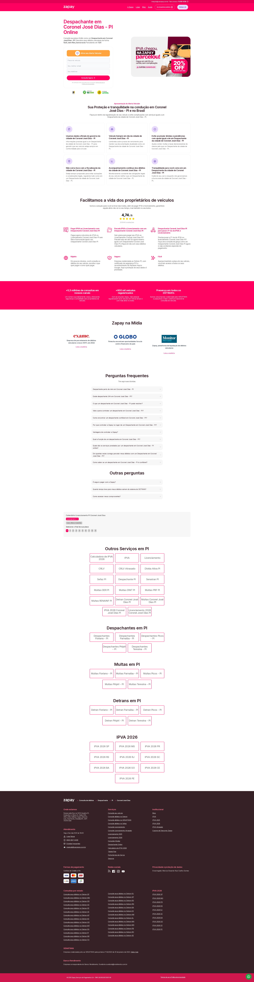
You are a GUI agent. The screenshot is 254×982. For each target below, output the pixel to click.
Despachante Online (115, 845)
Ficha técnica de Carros (116, 855)
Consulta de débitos (86, 800)
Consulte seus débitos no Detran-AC (76, 919)
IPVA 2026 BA (101, 767)
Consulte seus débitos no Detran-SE (121, 936)
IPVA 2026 (156, 824)
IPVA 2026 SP (101, 746)
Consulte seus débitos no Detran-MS (121, 925)
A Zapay (130, 7)
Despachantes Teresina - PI (140, 648)
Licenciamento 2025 (115, 834)
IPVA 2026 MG (127, 746)
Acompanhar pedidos (163, 7)
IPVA (126, 557)
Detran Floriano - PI (101, 709)
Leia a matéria (81, 347)
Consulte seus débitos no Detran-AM (121, 915)
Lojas (138, 7)
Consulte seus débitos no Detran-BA (121, 907)
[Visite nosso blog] (109, 871)
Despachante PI (127, 579)
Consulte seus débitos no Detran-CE (76, 912)
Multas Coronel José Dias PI (152, 601)
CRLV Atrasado (127, 568)
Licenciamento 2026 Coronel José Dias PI (140, 611)
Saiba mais (134, 952)
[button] (127, 389)
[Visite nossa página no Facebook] (113, 871)
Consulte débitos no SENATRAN (119, 820)
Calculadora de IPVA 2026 (101, 558)
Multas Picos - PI (152, 673)
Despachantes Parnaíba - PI (127, 637)
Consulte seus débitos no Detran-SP (121, 897)
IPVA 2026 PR (152, 746)
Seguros (111, 859)
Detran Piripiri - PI (114, 720)
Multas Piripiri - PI (114, 684)
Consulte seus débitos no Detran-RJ (121, 894)
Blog (144, 7)
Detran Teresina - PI (139, 720)
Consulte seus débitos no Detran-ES (121, 911)
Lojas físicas (70, 836)
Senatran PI (152, 579)
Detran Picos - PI (152, 709)
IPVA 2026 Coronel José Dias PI (114, 611)
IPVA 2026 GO (127, 767)
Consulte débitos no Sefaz (117, 824)
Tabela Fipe (112, 852)
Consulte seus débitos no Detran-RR (76, 936)
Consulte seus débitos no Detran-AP (76, 915)
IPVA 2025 (156, 820)
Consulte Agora (87, 78)
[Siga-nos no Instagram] (118, 871)
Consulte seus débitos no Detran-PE (76, 908)
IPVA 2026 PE (127, 778)
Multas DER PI (101, 590)
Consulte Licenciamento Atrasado (120, 831)
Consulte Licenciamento (116, 827)
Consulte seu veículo (115, 813)
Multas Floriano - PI (101, 673)
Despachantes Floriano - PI (101, 637)
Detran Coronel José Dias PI (127, 601)
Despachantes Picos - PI (152, 637)
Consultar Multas (114, 841)
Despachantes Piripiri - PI (114, 648)
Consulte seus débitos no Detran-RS (121, 901)
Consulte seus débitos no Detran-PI (76, 933)
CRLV (101, 568)
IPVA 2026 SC (152, 757)
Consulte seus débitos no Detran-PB (121, 929)
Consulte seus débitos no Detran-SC (76, 905)
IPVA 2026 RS (101, 757)
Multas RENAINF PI (101, 600)
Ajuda (150, 7)
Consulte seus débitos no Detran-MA (121, 921)
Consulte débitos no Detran (117, 817)
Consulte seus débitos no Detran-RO (121, 932)
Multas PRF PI (152, 590)
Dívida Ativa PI (152, 568)
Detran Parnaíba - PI (127, 709)
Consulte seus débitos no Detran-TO (76, 940)
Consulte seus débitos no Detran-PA (76, 929)
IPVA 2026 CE (152, 767)
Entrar (181, 7)
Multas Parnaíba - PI (127, 673)
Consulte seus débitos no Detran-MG (77, 898)
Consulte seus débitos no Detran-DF (76, 894)
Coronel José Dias (123, 800)
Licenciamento (152, 557)
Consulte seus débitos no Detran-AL (121, 918)
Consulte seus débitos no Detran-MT (77, 926)
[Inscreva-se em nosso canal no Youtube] (123, 871)
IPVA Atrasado (157, 827)
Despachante (103, 800)
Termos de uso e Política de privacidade (93, 83)
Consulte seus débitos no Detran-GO (77, 922)
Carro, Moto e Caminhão (74, 523)
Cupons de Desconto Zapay (162, 831)
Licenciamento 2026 (115, 838)
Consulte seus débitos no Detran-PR (76, 901)
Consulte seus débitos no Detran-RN (121, 904)
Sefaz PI (101, 579)
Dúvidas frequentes (73, 844)
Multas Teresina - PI (139, 684)
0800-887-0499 (72, 840)
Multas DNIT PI (127, 590)
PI (112, 800)
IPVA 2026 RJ (127, 757)
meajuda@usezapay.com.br (76, 847)
